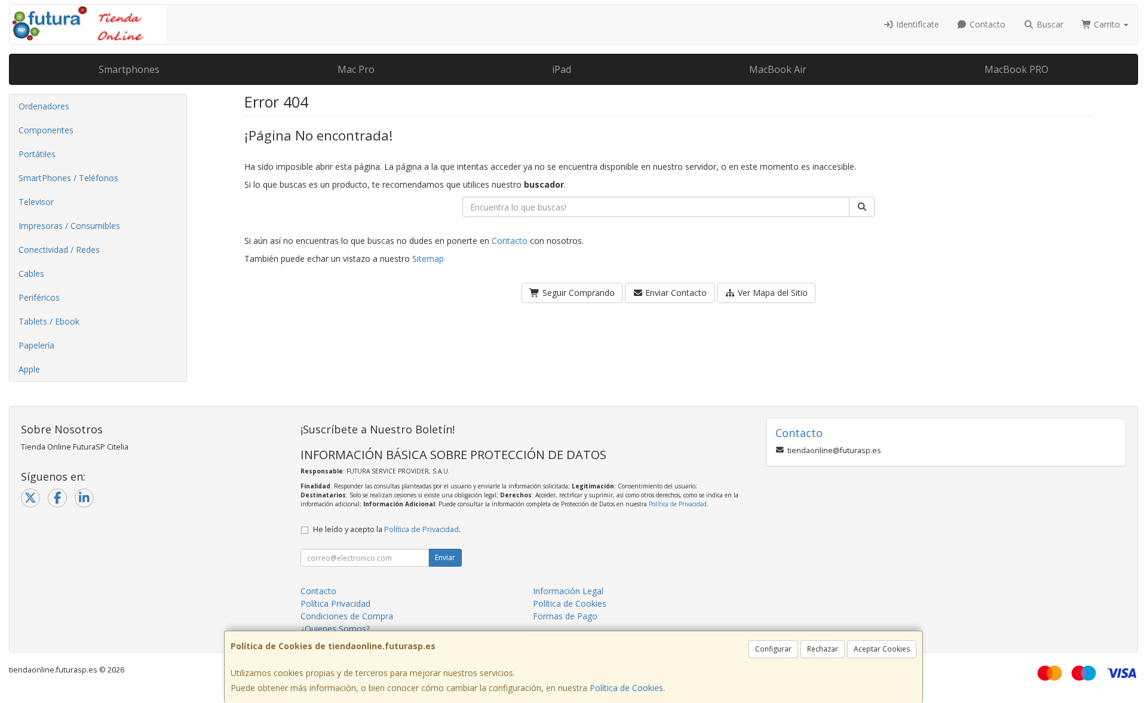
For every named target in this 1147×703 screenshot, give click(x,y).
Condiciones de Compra (346, 616)
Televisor (36, 201)
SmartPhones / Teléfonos (68, 178)
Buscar (1048, 24)
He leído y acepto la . (387, 529)
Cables (31, 273)
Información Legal (568, 591)
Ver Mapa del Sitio (771, 292)
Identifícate (916, 24)
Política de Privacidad (678, 504)
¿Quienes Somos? (335, 628)
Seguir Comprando (577, 292)
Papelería (36, 345)
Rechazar (822, 649)
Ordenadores (44, 106)
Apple (29, 369)
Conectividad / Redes (59, 249)
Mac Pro (356, 69)
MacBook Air (777, 69)
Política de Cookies (626, 687)
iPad (561, 69)
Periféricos (39, 297)
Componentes (46, 130)
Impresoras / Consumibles (69, 225)
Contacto (986, 24)
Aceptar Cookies (882, 649)
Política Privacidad (335, 603)
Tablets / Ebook (49, 321)
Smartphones (129, 69)
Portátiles (37, 154)
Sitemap (428, 258)
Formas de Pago (565, 616)
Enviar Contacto (675, 292)
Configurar (773, 649)
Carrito (1107, 24)
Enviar (445, 557)
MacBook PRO (1016, 69)
